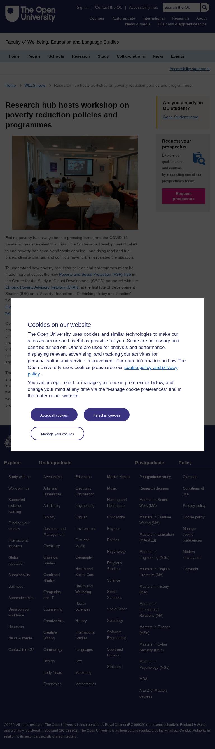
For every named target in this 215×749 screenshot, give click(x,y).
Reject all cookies (106, 415)
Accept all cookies (54, 415)
